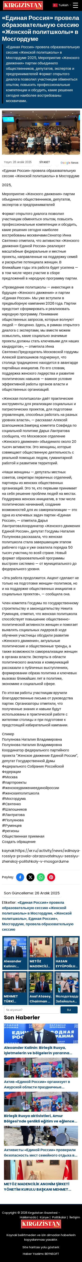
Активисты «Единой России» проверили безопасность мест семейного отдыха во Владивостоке (40, 1152)
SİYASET (44, 162)
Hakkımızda (28, 1217)
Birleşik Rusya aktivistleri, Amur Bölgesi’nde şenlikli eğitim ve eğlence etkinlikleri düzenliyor (39, 1118)
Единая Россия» (42, 918)
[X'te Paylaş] (30, 877)
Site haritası (31, 1247)
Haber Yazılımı (33, 1254)
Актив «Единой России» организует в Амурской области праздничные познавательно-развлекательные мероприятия (37, 1084)
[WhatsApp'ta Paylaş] (41, 877)
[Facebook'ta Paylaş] (20, 877)
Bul (69, 1009)
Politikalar (59, 1217)
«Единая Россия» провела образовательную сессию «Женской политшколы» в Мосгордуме (34, 908)
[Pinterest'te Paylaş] (51, 877)
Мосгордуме (13, 923)
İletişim (74, 1217)
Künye (44, 1217)
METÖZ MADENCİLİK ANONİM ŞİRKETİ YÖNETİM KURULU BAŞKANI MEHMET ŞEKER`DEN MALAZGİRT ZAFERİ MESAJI (38, 1186)
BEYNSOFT (52, 1254)
